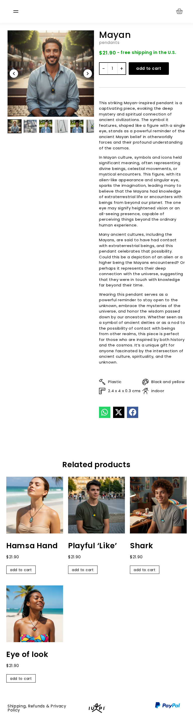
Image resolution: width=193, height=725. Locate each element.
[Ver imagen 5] (77, 126)
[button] (104, 412)
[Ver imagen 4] (61, 126)
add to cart (148, 68)
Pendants (109, 42)
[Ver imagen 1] (15, 126)
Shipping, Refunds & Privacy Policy (37, 708)
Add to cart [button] (21, 569)
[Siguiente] (87, 73)
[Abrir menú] (16, 11)
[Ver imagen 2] (30, 126)
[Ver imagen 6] (92, 126)
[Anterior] (14, 73)
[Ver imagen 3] (46, 126)
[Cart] (179, 11)
